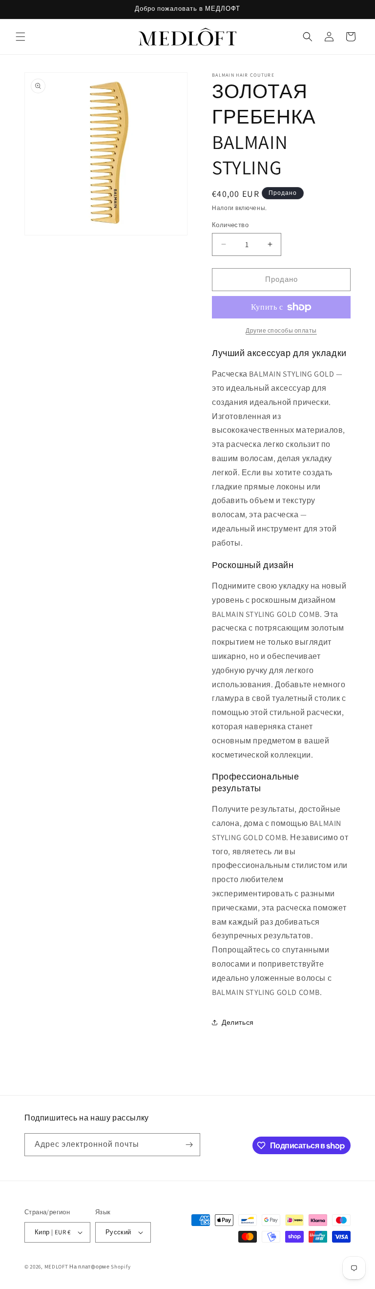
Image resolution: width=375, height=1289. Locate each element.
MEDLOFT (56, 1266)
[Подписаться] (189, 1144)
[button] (20, 36)
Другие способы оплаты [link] (281, 330)
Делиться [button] (238, 1022)
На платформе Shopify (99, 1266)
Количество (230, 225)
